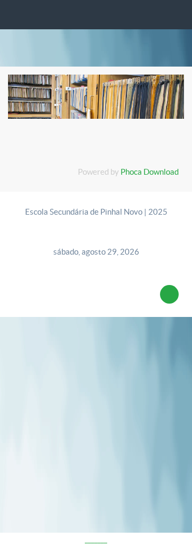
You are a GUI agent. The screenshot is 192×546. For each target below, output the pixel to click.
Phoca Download (150, 171)
